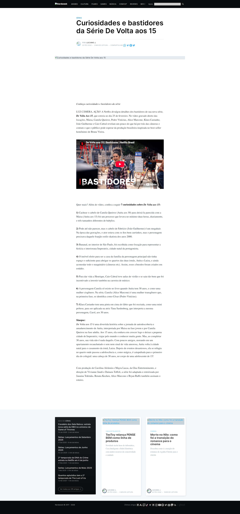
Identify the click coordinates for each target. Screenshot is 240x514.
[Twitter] (133, 45)
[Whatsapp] (124, 45)
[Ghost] (181, 505)
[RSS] (175, 505)
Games (103, 4)
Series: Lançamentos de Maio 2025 (75, 468)
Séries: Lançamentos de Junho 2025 (73, 448)
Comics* (123, 4)
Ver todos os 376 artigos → (70, 489)
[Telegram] (127, 45)
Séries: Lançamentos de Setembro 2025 (74, 438)
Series (143, 4)
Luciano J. (91, 43)
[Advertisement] (120, 83)
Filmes (95, 4)
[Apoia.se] (141, 505)
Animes (74, 4)
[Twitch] (144, 505)
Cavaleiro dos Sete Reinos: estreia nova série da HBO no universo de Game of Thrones (74, 427)
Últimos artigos (130, 505)
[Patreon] (137, 505)
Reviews (133, 4)
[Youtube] (159, 505)
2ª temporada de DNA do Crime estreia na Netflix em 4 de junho (73, 459)
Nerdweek (59, 505)
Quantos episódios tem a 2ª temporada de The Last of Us (72, 476)
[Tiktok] (147, 505)
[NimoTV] (169, 505)
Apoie (150, 4)
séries (79, 18)
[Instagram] (156, 505)
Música (113, 4)
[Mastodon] (172, 505)
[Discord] (153, 505)
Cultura (84, 4)
